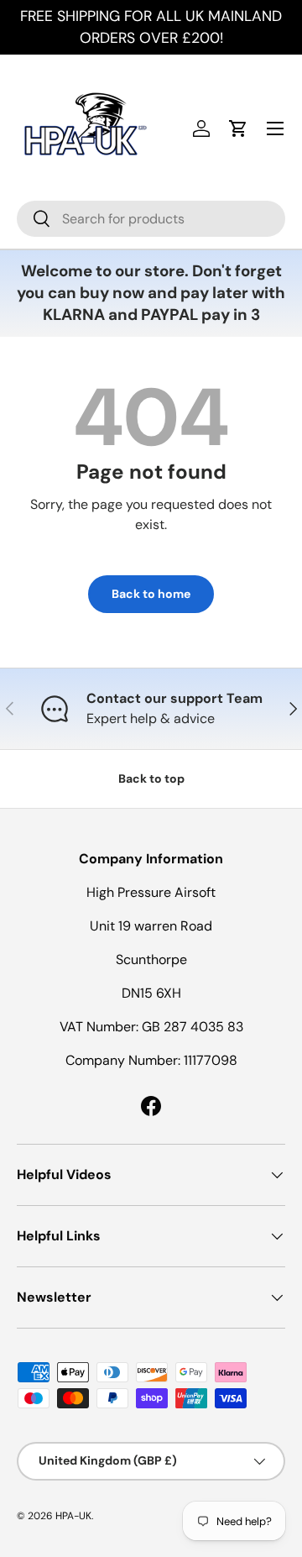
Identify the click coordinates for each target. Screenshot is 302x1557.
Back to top (151, 778)
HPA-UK (73, 1516)
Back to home (151, 593)
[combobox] (151, 219)
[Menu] (275, 128)
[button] (238, 128)
